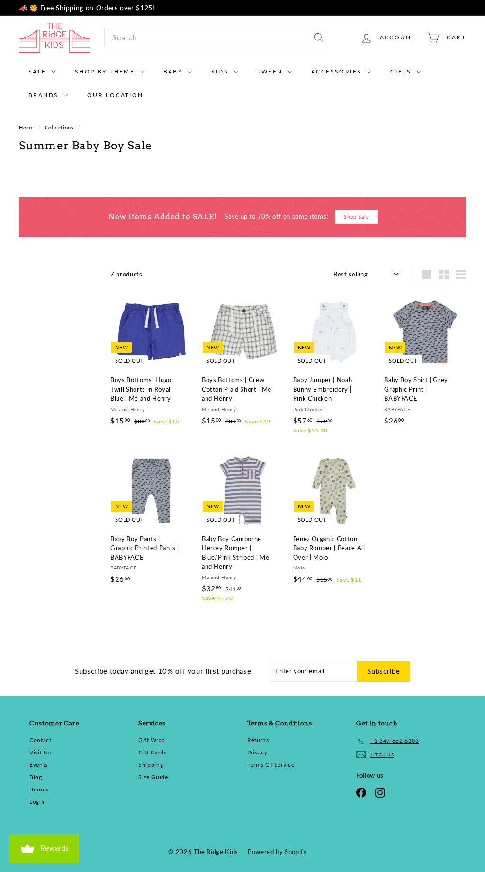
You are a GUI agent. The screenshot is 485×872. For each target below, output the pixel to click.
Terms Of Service (270, 764)
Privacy (257, 752)
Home (27, 127)
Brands (44, 95)
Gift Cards (152, 752)
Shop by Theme (106, 71)
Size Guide (153, 776)
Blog (35, 776)
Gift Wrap (151, 739)
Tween (271, 71)
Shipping (150, 764)
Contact (40, 739)
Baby (174, 71)
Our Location (115, 95)
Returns (258, 739)
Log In (37, 801)
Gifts (402, 71)
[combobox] (216, 37)
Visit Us (40, 752)
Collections (60, 127)
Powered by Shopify (277, 851)
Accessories (337, 71)
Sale (38, 71)
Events (38, 764)
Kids (221, 71)
